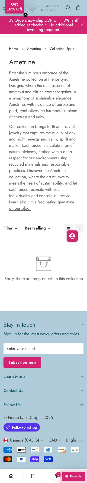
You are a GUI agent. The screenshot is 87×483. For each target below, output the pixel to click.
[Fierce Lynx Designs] (43, 8)
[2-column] (79, 228)
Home (13, 48)
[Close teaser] (25, 15)
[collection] (33, 476)
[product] (11, 476)
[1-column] (68, 228)
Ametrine (34, 48)
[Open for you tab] (72, 236)
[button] (14, 7)
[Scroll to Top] (78, 458)
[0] (78, 7)
